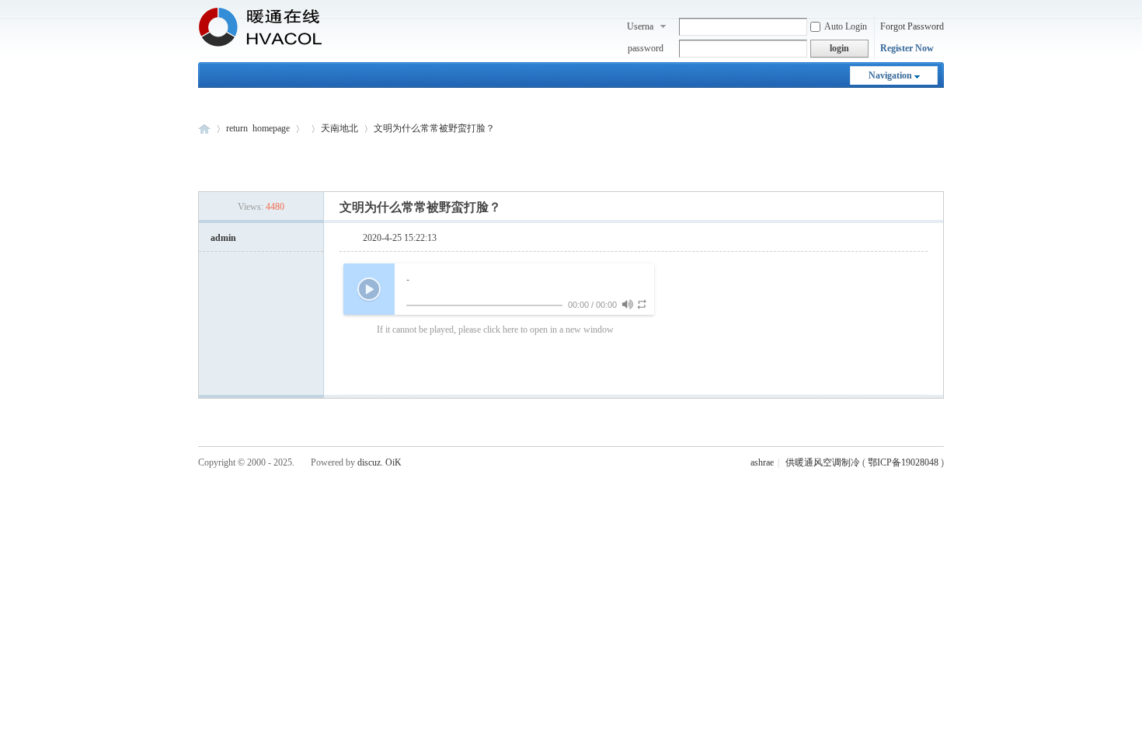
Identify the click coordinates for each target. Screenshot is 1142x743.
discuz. (370, 462)
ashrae (762, 462)
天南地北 (339, 128)
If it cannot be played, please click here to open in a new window (495, 329)
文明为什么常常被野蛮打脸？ (434, 128)
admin (223, 237)
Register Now (907, 48)
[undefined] (627, 304)
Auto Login (845, 26)
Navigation (890, 75)
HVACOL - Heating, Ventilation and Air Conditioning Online (204, 128)
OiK (393, 462)
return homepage (258, 128)
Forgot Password (912, 26)
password (645, 48)
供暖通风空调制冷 (822, 462)
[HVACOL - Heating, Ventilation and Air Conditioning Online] (260, 43)
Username (640, 28)
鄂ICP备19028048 (903, 462)
